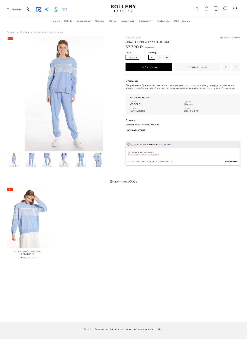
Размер (152, 53)
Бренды (186, 21)
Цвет (128, 53)
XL (167, 57)
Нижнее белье (82, 21)
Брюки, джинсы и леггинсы (48, 32)
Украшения (145, 21)
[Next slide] (117, 93)
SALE (176, 21)
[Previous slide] (11, 93)
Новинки (56, 21)
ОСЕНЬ (68, 21)
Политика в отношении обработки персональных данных (125, 329)
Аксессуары (127, 21)
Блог (160, 329)
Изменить (165, 144)
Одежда (99, 21)
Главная (11, 32)
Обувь (112, 21)
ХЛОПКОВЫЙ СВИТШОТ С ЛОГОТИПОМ (28, 252)
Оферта (88, 329)
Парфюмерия (164, 21)
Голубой (132, 57)
